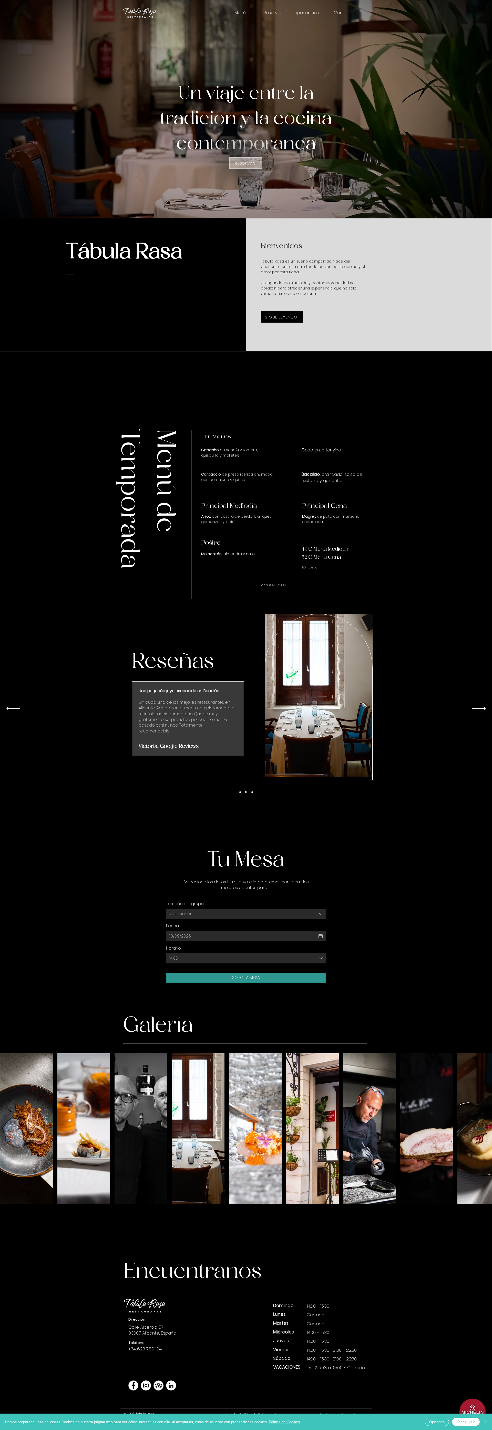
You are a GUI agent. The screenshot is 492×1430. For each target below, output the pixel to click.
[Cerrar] (486, 1422)
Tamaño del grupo (185, 904)
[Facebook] (133, 1385)
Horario (173, 948)
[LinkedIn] (171, 1385)
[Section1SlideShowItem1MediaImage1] (246, 792)
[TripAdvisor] (158, 1385)
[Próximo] (479, 709)
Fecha (172, 926)
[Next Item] (479, 1128)
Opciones (437, 1421)
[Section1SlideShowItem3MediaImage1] (252, 792)
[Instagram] (146, 1385)
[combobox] (246, 914)
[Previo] (13, 709)
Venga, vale (465, 1421)
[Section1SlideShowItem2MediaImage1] (240, 792)
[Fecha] (320, 936)
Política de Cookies (284, 1421)
